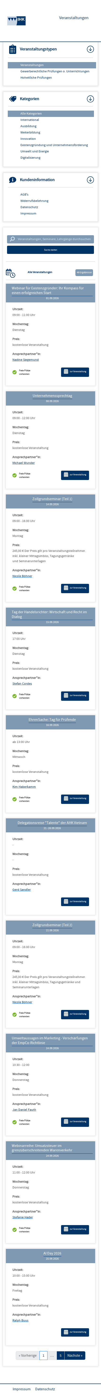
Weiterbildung (30, 132)
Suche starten (50, 249)
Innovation (28, 139)
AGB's (24, 195)
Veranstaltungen (32, 65)
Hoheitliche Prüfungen (36, 78)
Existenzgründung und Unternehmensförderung (54, 145)
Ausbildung (28, 126)
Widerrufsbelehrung (34, 201)
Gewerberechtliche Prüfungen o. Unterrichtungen (54, 71)
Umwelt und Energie (34, 151)
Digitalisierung (30, 158)
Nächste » (74, 1355)
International (29, 120)
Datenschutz (29, 207)
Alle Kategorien (31, 114)
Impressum (28, 213)
